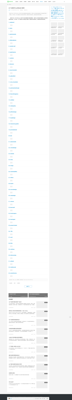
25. (9, 165)
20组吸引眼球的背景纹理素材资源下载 (54, 27)
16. (9, 112)
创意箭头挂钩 (12, 373)
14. (9, 100)
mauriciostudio (13, 70)
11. (9, 82)
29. (9, 189)
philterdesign (13, 112)
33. (9, 213)
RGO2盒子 (11, 382)
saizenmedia (13, 141)
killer (11, 243)
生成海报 (37, 398)
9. (9, 70)
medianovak (13, 267)
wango (11, 165)
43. (9, 273)
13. (9, 94)
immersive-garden (14, 123)
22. (9, 147)
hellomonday (13, 255)
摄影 (52, 13)
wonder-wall (12, 46)
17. (9, 117)
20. (9, 135)
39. (9, 249)
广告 (59, 11)
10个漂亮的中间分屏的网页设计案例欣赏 (54, 54)
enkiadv (12, 261)
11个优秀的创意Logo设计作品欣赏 (61, 47)
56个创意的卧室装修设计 (14, 319)
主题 (58, 8)
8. (9, 64)
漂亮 (61, 14)
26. (9, 171)
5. (9, 46)
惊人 (60, 11)
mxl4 (11, 237)
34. (9, 219)
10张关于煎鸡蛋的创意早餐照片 (16, 337)
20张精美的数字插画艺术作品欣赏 (61, 27)
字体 (57, 11)
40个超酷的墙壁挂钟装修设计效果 (54, 34)
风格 (61, 18)
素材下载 (33, 1)
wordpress (52, 8)
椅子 (56, 14)
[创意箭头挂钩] (42, 375)
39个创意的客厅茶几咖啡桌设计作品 (61, 54)
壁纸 (56, 11)
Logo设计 (54, 1)
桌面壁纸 (29, 1)
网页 (60, 16)
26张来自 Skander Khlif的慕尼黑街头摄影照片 (61, 41)
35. (9, 225)
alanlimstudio (13, 34)
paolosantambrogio (14, 88)
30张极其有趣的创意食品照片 (15, 328)
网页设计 (41, 1)
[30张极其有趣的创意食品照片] (42, 331)
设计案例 (18, 283)
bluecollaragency (14, 94)
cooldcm (12, 58)
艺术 (53, 18)
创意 (14, 283)
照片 (52, 16)
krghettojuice (13, 52)
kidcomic (12, 64)
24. (9, 159)
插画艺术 (49, 1)
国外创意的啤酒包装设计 (14, 355)
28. (9, 183)
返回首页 (16, 1)
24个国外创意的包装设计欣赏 (15, 364)
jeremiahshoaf (13, 129)
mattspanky (13, 106)
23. (9, 153)
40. (9, 255)
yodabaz (12, 100)
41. (9, 261)
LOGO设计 (57, 6)
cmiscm (12, 201)
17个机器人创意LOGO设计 (15, 346)
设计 (55, 18)
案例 (63, 13)
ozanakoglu (13, 195)
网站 (56, 16)
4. (9, 40)
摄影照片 (56, 13)
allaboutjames (13, 40)
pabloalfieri (12, 76)
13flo (11, 231)
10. (9, 76)
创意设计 (37, 1)
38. (9, 243)
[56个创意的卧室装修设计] (42, 322)
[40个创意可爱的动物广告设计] (42, 304)
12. (9, 88)
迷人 (58, 18)
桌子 (51, 14)
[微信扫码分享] (40, 398)
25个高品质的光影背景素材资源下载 (54, 47)
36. (9, 231)
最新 (59, 13)
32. (9, 207)
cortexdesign (13, 147)
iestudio (12, 153)
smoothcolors (13, 273)
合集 (54, 11)
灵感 (62, 14)
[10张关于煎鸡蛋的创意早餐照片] (42, 340)
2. (9, 28)
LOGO (54, 6)
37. (9, 237)
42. (9, 267)
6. (9, 52)
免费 (53, 10)
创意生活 (45, 1)
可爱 (52, 11)
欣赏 (59, 14)
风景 (59, 18)
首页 (7, 4)
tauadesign (12, 117)
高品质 (63, 18)
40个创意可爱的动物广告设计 (15, 302)
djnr (11, 135)
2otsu (11, 159)
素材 (54, 16)
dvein (11, 28)
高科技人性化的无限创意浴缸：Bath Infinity (18, 310)
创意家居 (21, 1)
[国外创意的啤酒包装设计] (42, 358)
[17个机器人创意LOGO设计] (42, 349)
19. (9, 129)
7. (9, 58)
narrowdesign (13, 189)
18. (9, 123)
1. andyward (11, 22)
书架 (59, 8)
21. (9, 141)
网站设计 (58, 16)
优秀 (61, 8)
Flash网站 (10, 283)
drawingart (12, 219)
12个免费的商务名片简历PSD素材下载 (54, 41)
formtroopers (13, 213)
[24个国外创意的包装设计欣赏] (42, 366)
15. (9, 106)
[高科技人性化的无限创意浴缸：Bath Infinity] (42, 313)
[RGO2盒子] (42, 384)
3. (9, 34)
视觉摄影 (25, 1)
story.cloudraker (14, 82)
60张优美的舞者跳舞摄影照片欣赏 (61, 34)
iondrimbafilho (13, 171)
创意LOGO (60, 10)
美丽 (62, 16)
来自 (61, 13)
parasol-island (13, 225)
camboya (12, 249)
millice (11, 177)
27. (9, 177)
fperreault (12, 207)
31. (9, 201)
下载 (55, 8)
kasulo (11, 183)
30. (9, 195)
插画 (62, 11)
